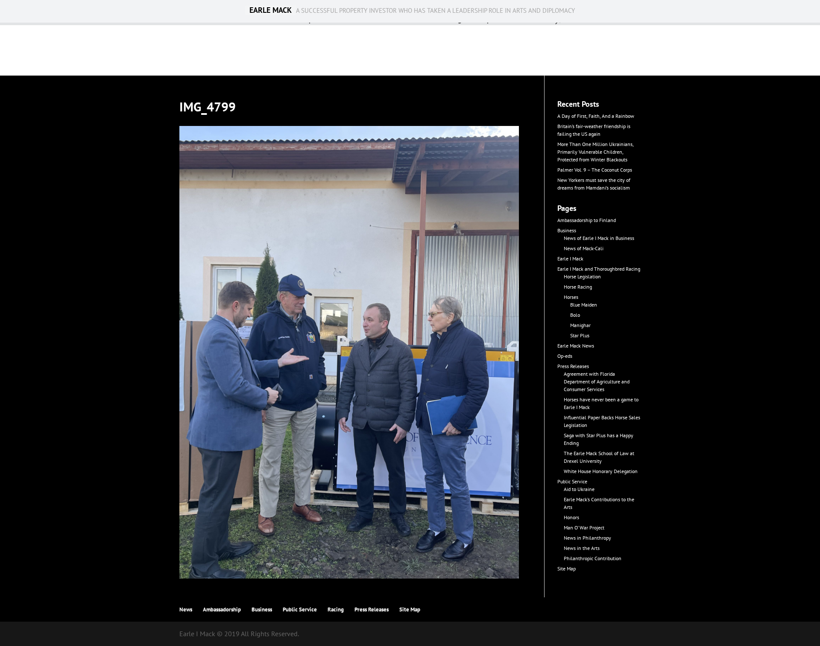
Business (566, 230)
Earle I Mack (570, 258)
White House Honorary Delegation (601, 471)
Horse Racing (578, 287)
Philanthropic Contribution (592, 558)
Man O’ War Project (584, 527)
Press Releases (573, 366)
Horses (571, 297)
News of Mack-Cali (583, 248)
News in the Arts (582, 548)
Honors (571, 517)
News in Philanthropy (587, 538)
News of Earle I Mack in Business (599, 238)
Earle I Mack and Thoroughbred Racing (598, 269)
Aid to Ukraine (579, 489)
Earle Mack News (575, 345)
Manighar (580, 325)
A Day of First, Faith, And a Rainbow (595, 116)
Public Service (572, 481)
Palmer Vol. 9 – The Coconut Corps (594, 170)
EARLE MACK (270, 10)
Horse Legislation (582, 276)
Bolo (575, 315)
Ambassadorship (222, 609)
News (185, 609)
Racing (336, 609)
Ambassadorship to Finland (586, 220)
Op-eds (564, 356)
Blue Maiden (583, 304)
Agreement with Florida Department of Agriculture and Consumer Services (597, 381)
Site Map (566, 568)
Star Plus (579, 335)
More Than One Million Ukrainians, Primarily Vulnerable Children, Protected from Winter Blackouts (595, 152)
